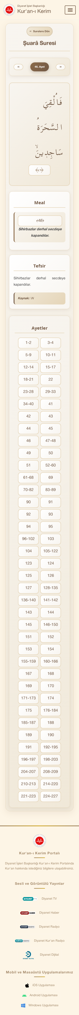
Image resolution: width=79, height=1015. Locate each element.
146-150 (50, 625)
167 (28, 674)
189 (28, 735)
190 (50, 735)
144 (50, 612)
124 (50, 563)
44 (28, 429)
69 (50, 478)
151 (28, 637)
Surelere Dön (40, 31)
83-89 (50, 490)
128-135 (50, 588)
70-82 (28, 490)
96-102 (28, 539)
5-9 (28, 355)
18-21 (28, 380)
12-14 (28, 367)
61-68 (28, 478)
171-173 (28, 698)
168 (50, 674)
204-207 (28, 772)
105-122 (50, 551)
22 (50, 380)
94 (28, 527)
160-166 (50, 661)
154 (50, 649)
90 (28, 502)
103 (50, 539)
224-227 (50, 796)
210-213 (28, 784)
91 (50, 502)
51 (28, 465)
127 (28, 588)
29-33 (50, 392)
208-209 (50, 772)
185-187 (28, 723)
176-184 (50, 710)
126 (50, 576)
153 (28, 649)
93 (50, 514)
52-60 (50, 465)
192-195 (50, 747)
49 (28, 453)
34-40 (28, 404)
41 (50, 404)
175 (28, 710)
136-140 (28, 600)
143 (28, 612)
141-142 (50, 600)
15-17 (50, 367)
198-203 (50, 760)
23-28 (28, 392)
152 (50, 637)
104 (28, 551)
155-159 (28, 661)
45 (50, 429)
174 (50, 698)
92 (28, 514)
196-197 (28, 760)
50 (50, 453)
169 (28, 686)
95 (50, 527)
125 (28, 576)
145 (28, 625)
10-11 (50, 355)
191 (28, 747)
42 (28, 416)
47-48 (50, 441)
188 (50, 723)
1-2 (28, 343)
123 (28, 563)
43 (50, 416)
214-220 (50, 784)
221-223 (28, 796)
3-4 (51, 343)
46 (28, 441)
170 (50, 686)
